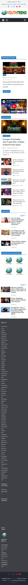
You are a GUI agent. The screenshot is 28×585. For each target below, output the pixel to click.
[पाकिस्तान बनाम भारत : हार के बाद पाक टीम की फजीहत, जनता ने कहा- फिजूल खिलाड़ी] (6, 202)
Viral (4, 74)
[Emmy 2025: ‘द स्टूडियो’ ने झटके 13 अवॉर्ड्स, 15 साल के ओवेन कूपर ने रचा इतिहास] (6, 192)
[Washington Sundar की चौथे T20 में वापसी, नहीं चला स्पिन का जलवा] (6, 172)
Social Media (4, 545)
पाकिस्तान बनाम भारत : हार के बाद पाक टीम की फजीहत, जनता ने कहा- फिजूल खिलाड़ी (19, 201)
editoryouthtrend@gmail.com (4, 564)
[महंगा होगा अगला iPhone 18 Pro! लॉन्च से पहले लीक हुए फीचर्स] (6, 162)
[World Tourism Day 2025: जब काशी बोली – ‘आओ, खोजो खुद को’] (6, 182)
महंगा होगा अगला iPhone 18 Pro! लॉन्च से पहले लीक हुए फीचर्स (18, 161)
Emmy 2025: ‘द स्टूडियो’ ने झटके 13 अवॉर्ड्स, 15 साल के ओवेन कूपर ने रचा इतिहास (15, 4)
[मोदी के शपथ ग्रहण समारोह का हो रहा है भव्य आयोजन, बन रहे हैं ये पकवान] (14, 68)
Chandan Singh (14, 148)
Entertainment (6, 135)
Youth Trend (14, 77)
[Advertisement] (14, 37)
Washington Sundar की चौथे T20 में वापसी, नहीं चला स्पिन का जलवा (18, 171)
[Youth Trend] (3, 20)
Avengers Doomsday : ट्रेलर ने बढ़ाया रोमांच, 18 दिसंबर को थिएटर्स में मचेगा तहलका (13, 142)
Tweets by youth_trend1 (4, 491)
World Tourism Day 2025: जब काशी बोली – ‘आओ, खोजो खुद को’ (19, 181)
